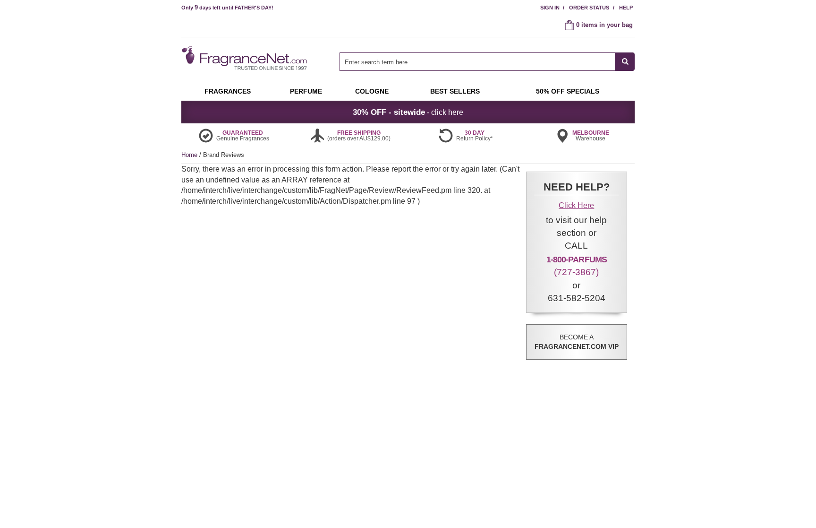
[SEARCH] (625, 61)
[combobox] (487, 61)
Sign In (550, 7)
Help (626, 7)
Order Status (589, 7)
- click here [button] (408, 112)
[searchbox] (477, 61)
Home (189, 154)
